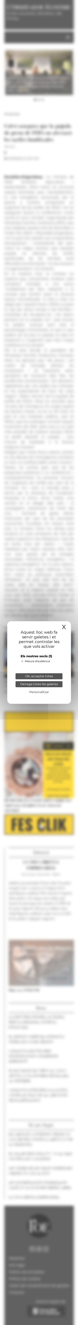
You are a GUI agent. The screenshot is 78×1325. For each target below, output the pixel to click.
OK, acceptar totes (39, 676)
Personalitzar (39, 692)
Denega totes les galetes (39, 684)
